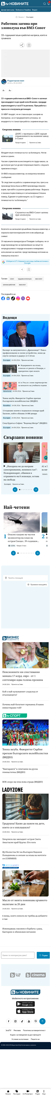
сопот (12, 279)
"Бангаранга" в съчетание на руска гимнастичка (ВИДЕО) (20, 770)
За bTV (8, 1030)
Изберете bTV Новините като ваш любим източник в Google (27, 262)
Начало (21, 17)
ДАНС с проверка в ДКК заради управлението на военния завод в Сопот (31, 136)
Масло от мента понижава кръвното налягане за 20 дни (24, 902)
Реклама (17, 1030)
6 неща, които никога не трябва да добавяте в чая (24, 917)
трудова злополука (24, 279)
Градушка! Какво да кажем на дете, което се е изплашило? (23, 825)
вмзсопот (22, 285)
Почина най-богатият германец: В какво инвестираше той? (23, 706)
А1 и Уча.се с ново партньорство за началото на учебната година (32, 384)
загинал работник (9, 285)
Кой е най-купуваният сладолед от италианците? (20, 693)
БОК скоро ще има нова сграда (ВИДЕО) (22, 781)
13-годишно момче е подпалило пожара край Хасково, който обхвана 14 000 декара (23, 412)
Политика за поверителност (34, 1030)
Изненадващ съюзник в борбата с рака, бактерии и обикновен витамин (22, 930)
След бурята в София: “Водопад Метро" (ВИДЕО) (25, 423)
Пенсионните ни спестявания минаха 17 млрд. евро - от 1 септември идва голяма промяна (22, 676)
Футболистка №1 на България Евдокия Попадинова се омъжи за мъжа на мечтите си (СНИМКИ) (24, 855)
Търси (45, 955)
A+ (10, 90)
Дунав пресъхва (7, 10)
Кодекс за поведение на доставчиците (25, 1035)
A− (4, 90)
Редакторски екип (15, 81)
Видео (34, 10)
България (29, 17)
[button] (15, 489)
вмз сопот (38, 279)
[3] (48, 4)
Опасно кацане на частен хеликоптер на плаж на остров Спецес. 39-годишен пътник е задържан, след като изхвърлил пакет (22, 538)
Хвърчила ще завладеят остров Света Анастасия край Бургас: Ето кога (21, 841)
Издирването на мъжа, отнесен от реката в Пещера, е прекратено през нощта (31, 368)
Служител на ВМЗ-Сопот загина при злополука (31, 213)
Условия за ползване (20, 1039)
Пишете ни (35, 1039)
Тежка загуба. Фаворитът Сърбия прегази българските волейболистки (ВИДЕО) (22, 399)
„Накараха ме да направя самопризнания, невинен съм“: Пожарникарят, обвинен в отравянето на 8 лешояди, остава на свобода (21, 473)
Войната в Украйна (23, 10)
